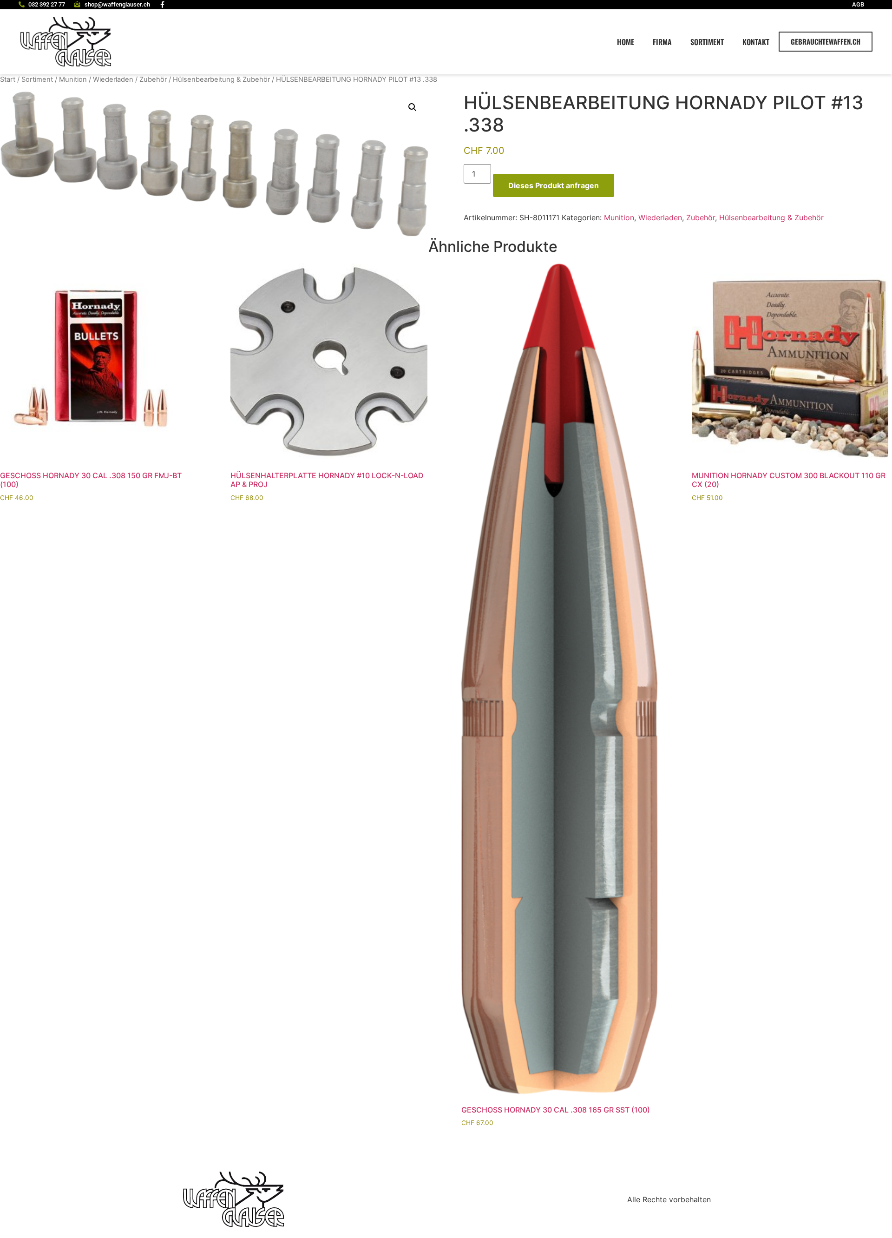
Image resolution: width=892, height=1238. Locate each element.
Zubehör (153, 79)
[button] (412, 107)
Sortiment (707, 41)
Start (7, 79)
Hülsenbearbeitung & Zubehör (221, 79)
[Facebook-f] (162, 4)
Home (625, 41)
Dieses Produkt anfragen (553, 185)
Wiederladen (113, 79)
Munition (73, 79)
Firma (662, 41)
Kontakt (755, 41)
